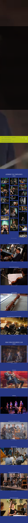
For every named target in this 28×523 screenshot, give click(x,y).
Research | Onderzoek (7, 137)
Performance (14, 137)
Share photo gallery (14, 238)
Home (2, 137)
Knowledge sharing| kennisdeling (6, 139)
